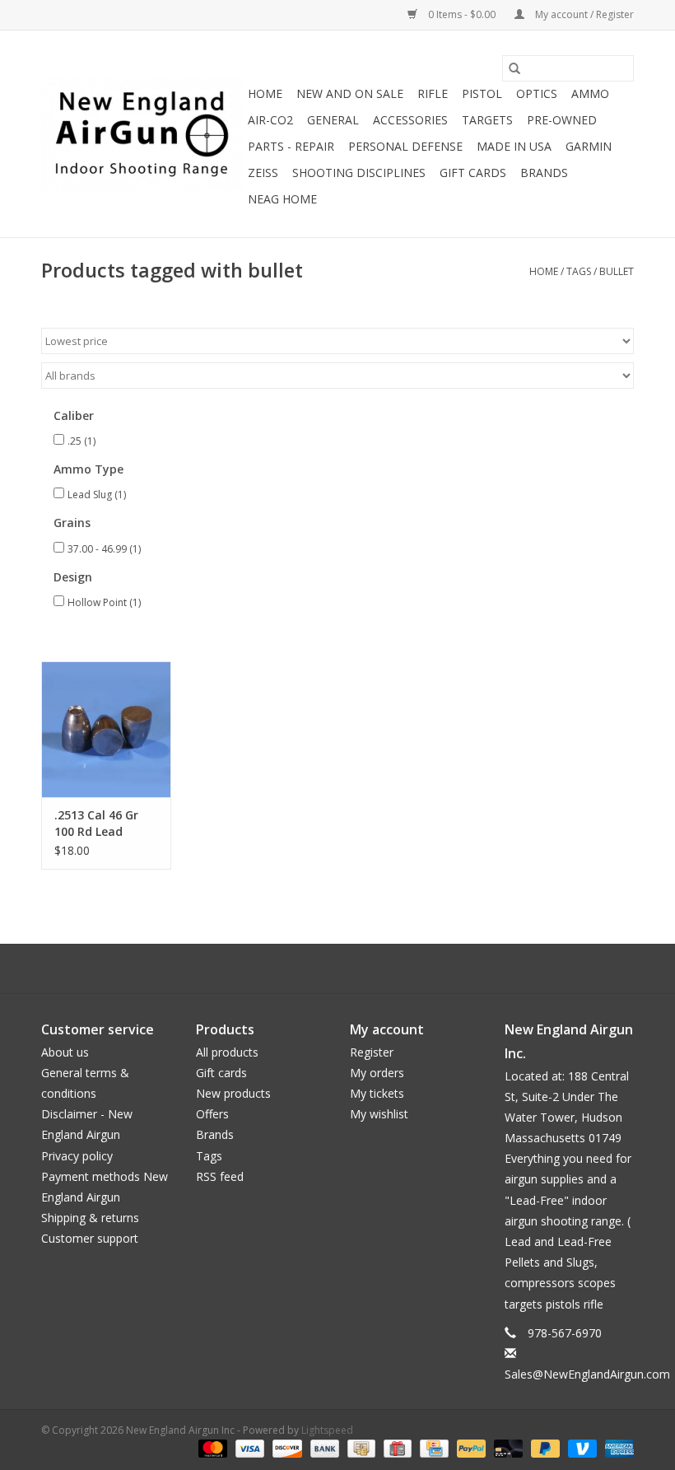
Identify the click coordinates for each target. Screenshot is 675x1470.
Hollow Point (104, 602)
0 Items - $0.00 (462, 14)
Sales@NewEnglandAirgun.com (587, 1374)
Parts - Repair (291, 146)
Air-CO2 (270, 120)
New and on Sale (349, 93)
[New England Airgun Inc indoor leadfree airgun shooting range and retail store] (142, 134)
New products (233, 1093)
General (333, 120)
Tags (578, 271)
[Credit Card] (432, 1447)
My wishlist (379, 1114)
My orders (377, 1072)
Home (265, 93)
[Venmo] (580, 1447)
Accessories (410, 120)
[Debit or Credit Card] (506, 1447)
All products (227, 1052)
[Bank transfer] (323, 1447)
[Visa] (248, 1447)
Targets (487, 120)
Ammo (590, 93)
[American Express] (616, 1447)
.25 (81, 441)
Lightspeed (327, 1430)
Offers (212, 1114)
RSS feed (220, 1176)
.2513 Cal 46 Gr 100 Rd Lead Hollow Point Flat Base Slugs (103, 823)
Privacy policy (77, 1156)
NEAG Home (282, 199)
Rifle (432, 93)
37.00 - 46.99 (104, 549)
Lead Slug (97, 495)
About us (65, 1052)
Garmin (589, 146)
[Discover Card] (285, 1447)
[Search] (514, 68)
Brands (544, 172)
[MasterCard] (211, 1447)
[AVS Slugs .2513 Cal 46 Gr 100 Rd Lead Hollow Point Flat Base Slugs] (106, 729)
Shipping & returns (90, 1217)
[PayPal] (469, 1447)
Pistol (482, 93)
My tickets (377, 1093)
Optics (536, 93)
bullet (616, 271)
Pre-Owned (562, 120)
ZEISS (263, 172)
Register (371, 1052)
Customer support (89, 1238)
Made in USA (514, 146)
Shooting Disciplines (359, 172)
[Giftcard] (396, 1447)
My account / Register (583, 14)
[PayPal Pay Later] (543, 1447)
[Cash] (360, 1447)
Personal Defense (405, 146)
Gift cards (473, 172)
